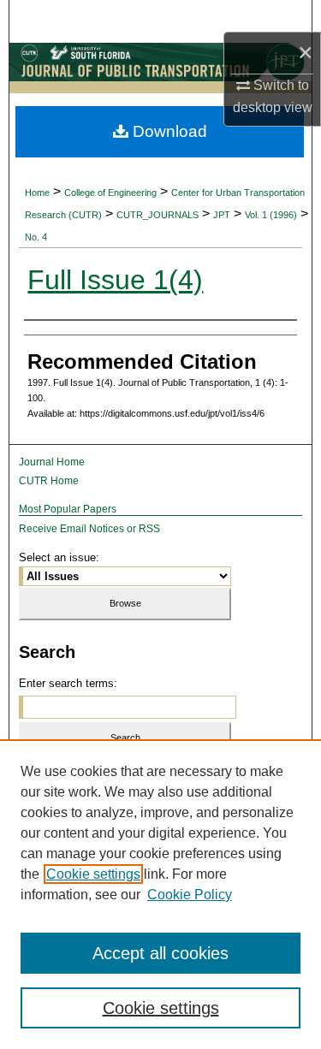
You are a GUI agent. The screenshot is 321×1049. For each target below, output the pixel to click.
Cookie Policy (189, 894)
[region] (160, 894)
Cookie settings (93, 874)
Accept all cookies (160, 953)
